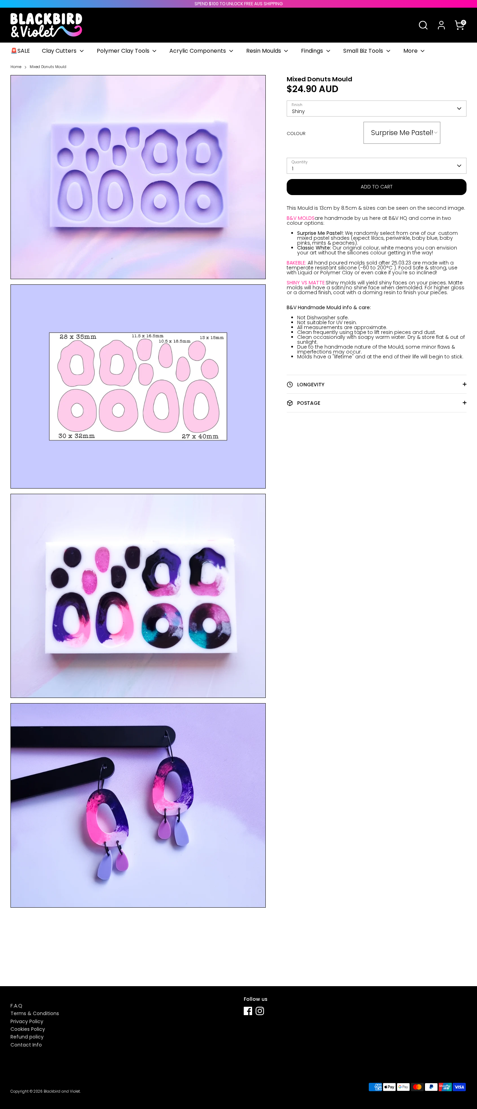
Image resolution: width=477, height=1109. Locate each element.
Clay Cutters (60, 51)
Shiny (298, 111)
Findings (312, 51)
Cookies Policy (27, 1029)
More (411, 51)
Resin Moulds (264, 51)
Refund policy (27, 1036)
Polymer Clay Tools (124, 51)
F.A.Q (16, 1005)
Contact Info (26, 1044)
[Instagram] (260, 1011)
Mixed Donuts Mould (48, 67)
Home (15, 67)
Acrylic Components (198, 51)
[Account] (441, 25)
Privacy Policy (26, 1021)
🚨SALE (20, 51)
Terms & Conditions (34, 1013)
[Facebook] (248, 1011)
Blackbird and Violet (62, 1091)
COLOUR (296, 133)
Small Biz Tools (363, 51)
